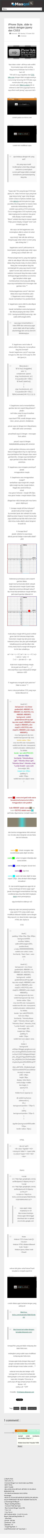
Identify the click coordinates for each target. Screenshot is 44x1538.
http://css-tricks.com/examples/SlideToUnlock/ (23, 1314)
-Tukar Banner (8, 1512)
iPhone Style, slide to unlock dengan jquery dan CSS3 (20, 27)
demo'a (15, 201)
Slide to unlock (25, 85)
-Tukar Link (7, 1510)
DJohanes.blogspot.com (25, 1392)
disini (15, 896)
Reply (20, 1446)
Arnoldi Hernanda (22, 1514)
